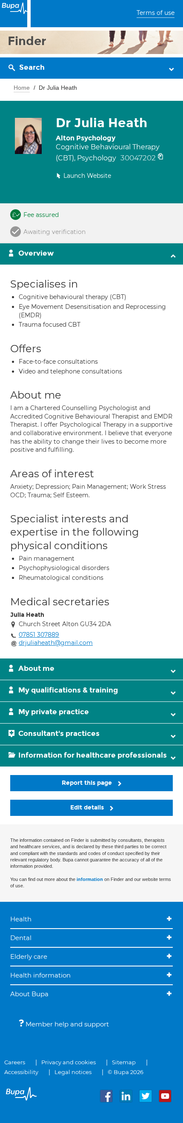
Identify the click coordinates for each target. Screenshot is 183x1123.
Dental (20, 938)
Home (22, 87)
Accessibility (21, 1072)
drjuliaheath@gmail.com (56, 643)
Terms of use (155, 13)
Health (20, 919)
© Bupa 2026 (125, 1072)
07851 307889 (39, 634)
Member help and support (66, 1024)
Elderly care (28, 956)
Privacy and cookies (68, 1062)
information (90, 879)
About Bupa (29, 994)
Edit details (88, 807)
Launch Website (87, 176)
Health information (40, 975)
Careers (14, 1062)
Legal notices (73, 1072)
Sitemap (124, 1062)
